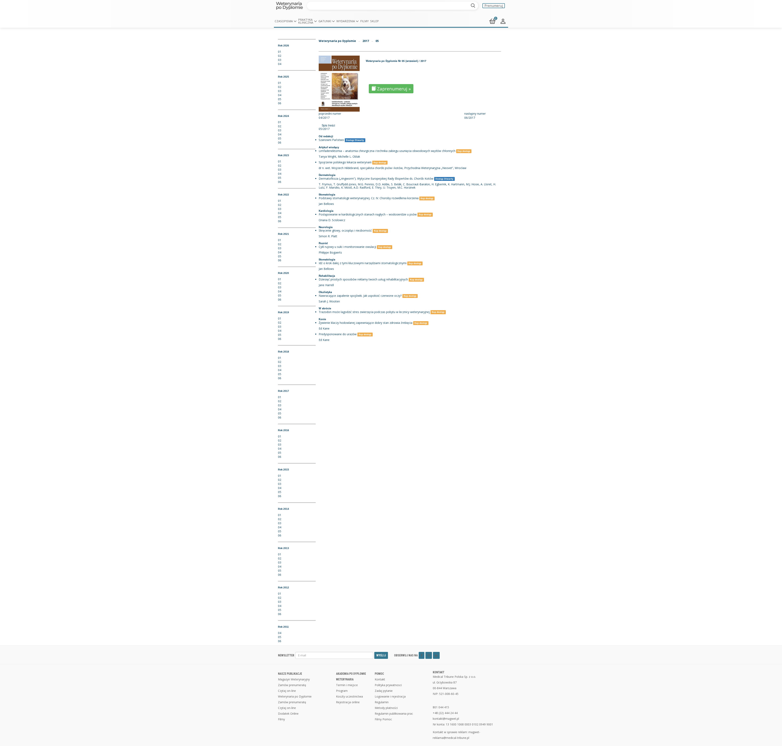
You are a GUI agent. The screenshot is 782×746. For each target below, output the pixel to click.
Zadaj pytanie (384, 691)
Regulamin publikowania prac (394, 713)
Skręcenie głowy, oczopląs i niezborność (345, 230)
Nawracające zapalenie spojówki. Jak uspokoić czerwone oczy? (360, 296)
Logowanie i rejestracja (390, 696)
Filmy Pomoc (383, 719)
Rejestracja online (348, 702)
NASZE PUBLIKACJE (290, 673)
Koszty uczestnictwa (349, 696)
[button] (285, 21)
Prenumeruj (493, 5)
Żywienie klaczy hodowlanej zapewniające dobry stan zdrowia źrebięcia (365, 323)
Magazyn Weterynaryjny (294, 679)
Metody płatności (386, 708)
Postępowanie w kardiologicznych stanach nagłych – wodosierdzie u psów (368, 214)
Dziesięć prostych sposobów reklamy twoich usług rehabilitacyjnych (363, 279)
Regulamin (382, 702)
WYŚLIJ (381, 655)
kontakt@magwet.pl (446, 719)
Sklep (374, 21)
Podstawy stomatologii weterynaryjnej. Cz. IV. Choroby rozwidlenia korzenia (368, 198)
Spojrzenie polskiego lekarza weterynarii (345, 162)
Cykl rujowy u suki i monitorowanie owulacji (347, 247)
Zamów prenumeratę (292, 685)
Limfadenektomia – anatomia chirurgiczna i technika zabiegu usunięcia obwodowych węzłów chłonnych (387, 151)
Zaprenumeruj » (393, 89)
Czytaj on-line (287, 691)
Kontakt (380, 679)
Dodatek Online (288, 713)
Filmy (364, 21)
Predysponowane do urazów (338, 334)
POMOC (379, 673)
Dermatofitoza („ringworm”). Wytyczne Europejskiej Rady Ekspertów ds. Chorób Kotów (376, 178)
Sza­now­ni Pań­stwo (331, 140)
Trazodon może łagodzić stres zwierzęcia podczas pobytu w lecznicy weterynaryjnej (374, 312)
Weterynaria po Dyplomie (337, 41)
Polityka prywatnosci (388, 685)
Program (342, 691)
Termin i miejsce (347, 685)
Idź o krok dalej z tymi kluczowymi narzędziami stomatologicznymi (362, 263)
